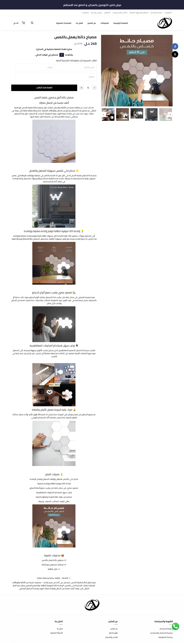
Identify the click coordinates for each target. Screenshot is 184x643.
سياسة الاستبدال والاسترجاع (161, 632)
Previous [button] (170, 114)
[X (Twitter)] (175, 54)
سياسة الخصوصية (165, 637)
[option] (137, 70)
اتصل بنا (79, 23)
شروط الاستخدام (166, 628)
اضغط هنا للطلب (44, 87)
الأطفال (107, 12)
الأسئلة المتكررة (56, 632)
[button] (32, 23)
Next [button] (103, 114)
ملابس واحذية (96, 12)
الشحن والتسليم (111, 637)
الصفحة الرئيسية (120, 23)
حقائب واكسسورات (120, 12)
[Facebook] (175, 46)
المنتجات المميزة (63, 23)
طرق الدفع (113, 632)
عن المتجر (92, 23)
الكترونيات (168, 12)
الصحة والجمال (156, 12)
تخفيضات (85, 12)
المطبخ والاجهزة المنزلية (139, 12)
